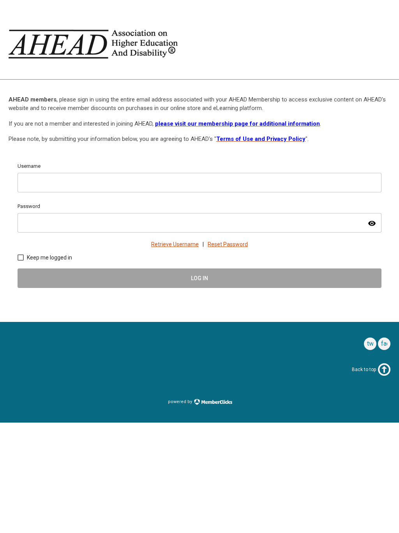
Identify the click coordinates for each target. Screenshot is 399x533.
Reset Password (228, 244)
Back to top (364, 369)
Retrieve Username (175, 244)
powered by (180, 401)
